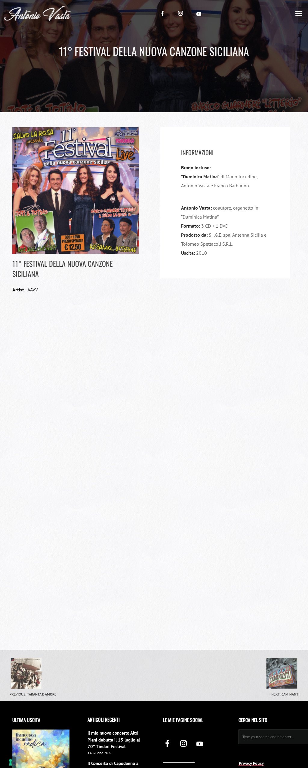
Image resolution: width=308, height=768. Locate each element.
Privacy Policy (251, 763)
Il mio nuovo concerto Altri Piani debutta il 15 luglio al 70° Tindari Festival (114, 739)
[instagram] (180, 13)
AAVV (32, 290)
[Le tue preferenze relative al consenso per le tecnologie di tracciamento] (10, 762)
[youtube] (199, 14)
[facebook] (162, 13)
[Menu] (299, 13)
